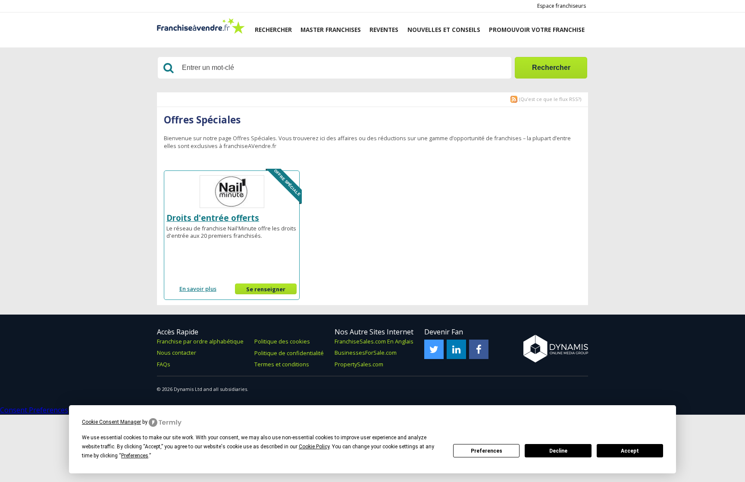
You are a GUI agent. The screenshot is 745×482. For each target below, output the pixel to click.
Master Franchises (331, 29)
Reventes (383, 29)
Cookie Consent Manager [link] (111, 422)
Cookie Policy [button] (314, 447)
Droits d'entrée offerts (212, 217)
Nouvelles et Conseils (443, 29)
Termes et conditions (281, 364)
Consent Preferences (34, 410)
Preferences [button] (134, 456)
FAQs (163, 364)
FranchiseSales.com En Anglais (374, 341)
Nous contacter (176, 352)
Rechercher (273, 29)
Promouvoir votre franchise (537, 29)
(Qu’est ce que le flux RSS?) (550, 99)
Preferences (486, 451)
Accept (630, 451)
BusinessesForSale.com (366, 352)
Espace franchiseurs (561, 5)
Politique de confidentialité (289, 353)
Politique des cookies (282, 341)
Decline (558, 451)
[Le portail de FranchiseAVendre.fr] (201, 32)
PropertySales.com (359, 364)
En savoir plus (197, 289)
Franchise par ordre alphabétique (200, 341)
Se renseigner (265, 289)
